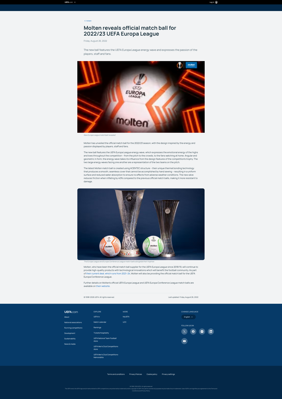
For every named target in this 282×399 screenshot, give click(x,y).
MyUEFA (126, 316)
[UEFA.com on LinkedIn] (211, 334)
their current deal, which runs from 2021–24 (108, 273)
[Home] (71, 312)
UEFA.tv (97, 316)
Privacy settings (168, 374)
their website (103, 286)
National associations (73, 322)
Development (69, 333)
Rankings (97, 327)
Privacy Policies (135, 374)
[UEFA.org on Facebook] (193, 334)
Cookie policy (152, 374)
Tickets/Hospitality (101, 333)
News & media (69, 344)
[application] (141, 97)
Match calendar (100, 322)
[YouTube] (184, 343)
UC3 (124, 322)
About (66, 317)
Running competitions (73, 328)
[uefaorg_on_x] (184, 334)
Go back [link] (88, 21)
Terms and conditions (116, 374)
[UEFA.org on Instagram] (202, 334)
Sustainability (69, 338)
